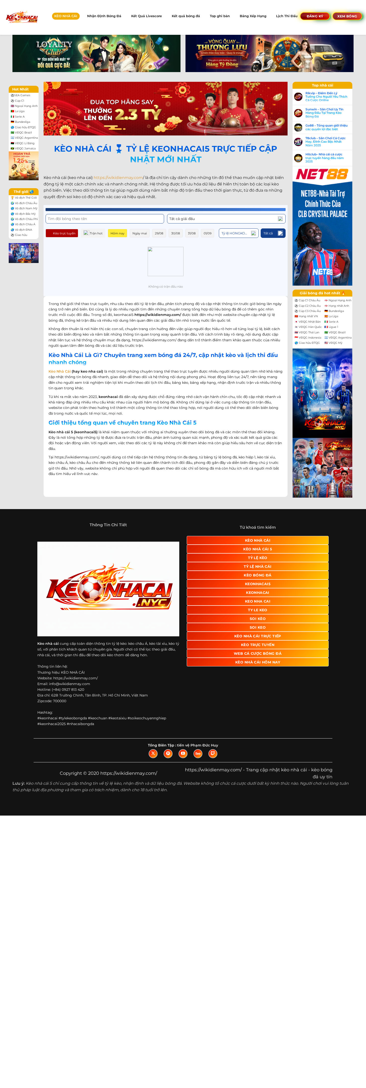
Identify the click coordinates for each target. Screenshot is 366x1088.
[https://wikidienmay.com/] (21, 17)
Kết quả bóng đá (186, 16)
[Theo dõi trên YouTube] (183, 753)
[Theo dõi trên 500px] (197, 753)
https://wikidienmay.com (118, 177)
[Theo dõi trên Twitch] (212, 753)
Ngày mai (139, 233)
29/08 (159, 233)
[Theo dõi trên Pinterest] (168, 753)
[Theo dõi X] (153, 753)
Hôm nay (117, 233)
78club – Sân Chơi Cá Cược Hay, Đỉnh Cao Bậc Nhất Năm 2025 (325, 141)
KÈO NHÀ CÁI (65, 16)
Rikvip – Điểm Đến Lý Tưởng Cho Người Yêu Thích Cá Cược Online (326, 96)
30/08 (175, 233)
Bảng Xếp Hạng (253, 16)
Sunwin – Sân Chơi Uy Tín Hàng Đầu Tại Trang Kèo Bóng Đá (324, 113)
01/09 (207, 233)
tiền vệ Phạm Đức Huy (197, 745)
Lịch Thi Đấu (287, 16)
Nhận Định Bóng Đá (104, 16)
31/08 (192, 233)
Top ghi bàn (220, 16)
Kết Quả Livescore (146, 16)
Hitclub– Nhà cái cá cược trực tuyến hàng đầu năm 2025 (324, 158)
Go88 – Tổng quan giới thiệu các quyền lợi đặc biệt (326, 127)
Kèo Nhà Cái (60, 371)
